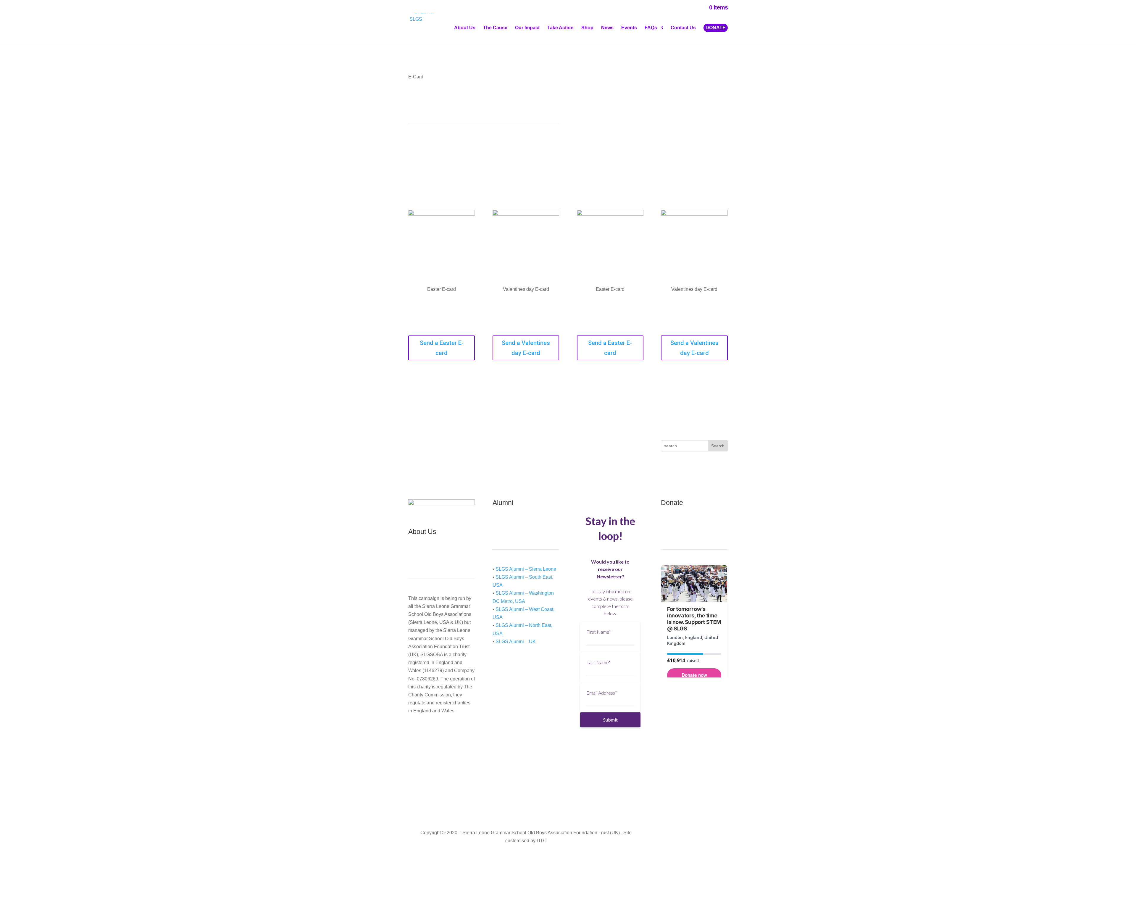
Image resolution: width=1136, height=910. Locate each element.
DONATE (716, 27)
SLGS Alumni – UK (516, 641)
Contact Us (683, 28)
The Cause (495, 28)
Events (629, 28)
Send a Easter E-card (442, 347)
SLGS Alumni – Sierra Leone (526, 569)
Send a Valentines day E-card (526, 347)
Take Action (560, 28)
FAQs (651, 28)
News (607, 28)
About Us (464, 28)
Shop (587, 28)
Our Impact (527, 28)
